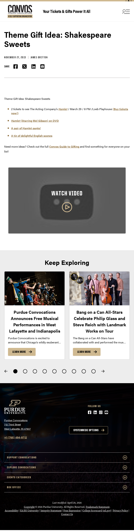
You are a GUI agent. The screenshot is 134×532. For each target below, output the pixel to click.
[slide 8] (84, 371)
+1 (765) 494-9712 (15, 437)
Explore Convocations (21, 467)
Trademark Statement (98, 507)
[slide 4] (45, 371)
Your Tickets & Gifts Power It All (66, 11)
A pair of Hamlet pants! (26, 128)
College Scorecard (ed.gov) (96, 510)
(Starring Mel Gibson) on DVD (35, 121)
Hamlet (62, 109)
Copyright (29, 507)
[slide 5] (54, 371)
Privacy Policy (120, 510)
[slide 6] (64, 371)
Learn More (19, 351)
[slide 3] (35, 371)
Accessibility (11, 510)
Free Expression (72, 510)
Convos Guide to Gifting (64, 146)
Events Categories (19, 477)
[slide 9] (93, 371)
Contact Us (67, 514)
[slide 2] (25, 371)
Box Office (14, 487)
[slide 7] (74, 371)
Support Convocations (22, 457)
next (103, 371)
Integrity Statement (51, 510)
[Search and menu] (125, 11)
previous (6, 371)
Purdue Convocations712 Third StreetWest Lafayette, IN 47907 (17, 424)
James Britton (39, 57)
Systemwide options (85, 430)
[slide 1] (15, 371)
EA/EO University (29, 510)
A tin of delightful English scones (31, 136)
